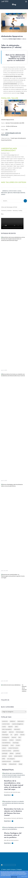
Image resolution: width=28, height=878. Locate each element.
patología (4, 753)
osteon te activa (6, 750)
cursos (19, 191)
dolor (16, 726)
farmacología (19, 732)
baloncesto (21, 721)
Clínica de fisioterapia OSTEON (9, 207)
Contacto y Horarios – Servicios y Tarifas (11, 210)
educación (4, 192)
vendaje (4, 764)
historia (22, 734)
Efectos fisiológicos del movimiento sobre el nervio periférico (12, 835)
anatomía (4, 721)
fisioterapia (16, 192)
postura (4, 756)
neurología (15, 742)
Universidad (16, 761)
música (11, 740)
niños (12, 745)
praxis (10, 756)
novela (18, 745)
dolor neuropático (7, 729)
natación (18, 740)
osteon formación (13, 748)
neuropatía (5, 745)
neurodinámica (6, 742)
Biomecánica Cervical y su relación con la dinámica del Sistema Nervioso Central (13, 812)
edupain (4, 732)
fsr (11, 734)
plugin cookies (24, 876)
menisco (4, 740)
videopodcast (12, 764)
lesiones (22, 192)
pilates (11, 753)
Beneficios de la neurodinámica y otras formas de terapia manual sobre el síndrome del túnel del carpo (13, 785)
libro (20, 737)
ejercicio (10, 192)
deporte (10, 726)
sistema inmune (6, 761)
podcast (18, 753)
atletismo (5, 191)
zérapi (20, 764)
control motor (12, 191)
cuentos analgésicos (17, 724)
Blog (2, 214)
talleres (24, 39)
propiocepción (18, 756)
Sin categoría (10, 758)
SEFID (3, 758)
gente (16, 734)
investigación (5, 737)
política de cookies (15, 874)
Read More (7, 795)
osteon (3, 194)
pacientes (16, 750)
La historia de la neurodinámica (24, 688)
